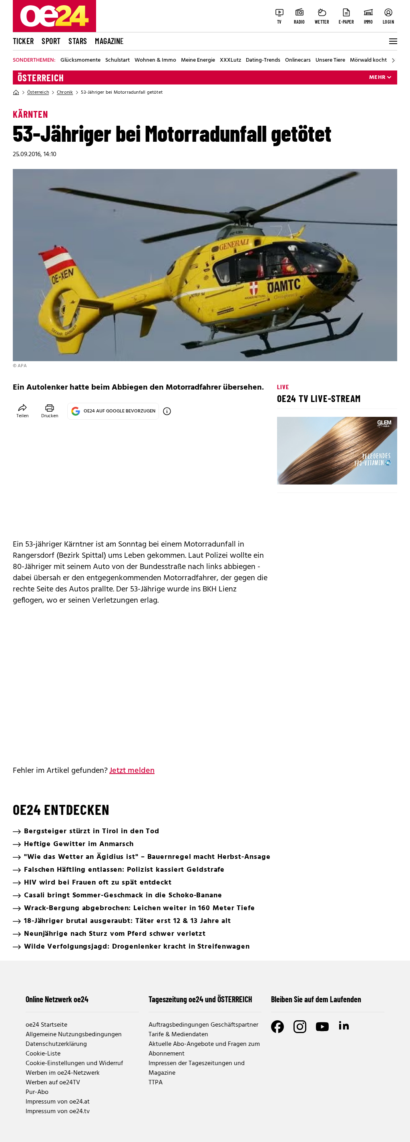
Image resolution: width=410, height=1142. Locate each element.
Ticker (23, 41)
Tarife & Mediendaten (178, 1034)
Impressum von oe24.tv (58, 1111)
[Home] (16, 92)
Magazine (109, 41)
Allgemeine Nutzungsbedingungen (74, 1034)
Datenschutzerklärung (56, 1044)
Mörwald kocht (368, 60)
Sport (51, 41)
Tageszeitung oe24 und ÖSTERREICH (200, 999)
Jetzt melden (132, 770)
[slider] (316, 471)
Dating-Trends (263, 60)
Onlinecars (298, 60)
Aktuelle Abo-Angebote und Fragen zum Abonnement (204, 1049)
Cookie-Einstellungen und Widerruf (74, 1063)
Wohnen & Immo (155, 60)
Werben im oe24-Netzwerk (63, 1073)
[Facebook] (277, 1026)
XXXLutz (230, 60)
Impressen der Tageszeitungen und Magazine (197, 1068)
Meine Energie (198, 60)
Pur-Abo (37, 1092)
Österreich (41, 77)
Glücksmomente (80, 60)
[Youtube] (322, 1026)
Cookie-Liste (43, 1054)
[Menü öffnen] (392, 41)
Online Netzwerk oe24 (57, 999)
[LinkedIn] (344, 1026)
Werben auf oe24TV (53, 1083)
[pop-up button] (371, 471)
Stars (77, 41)
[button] (289, 471)
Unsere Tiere (330, 60)
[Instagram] (299, 1026)
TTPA (156, 1083)
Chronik (65, 92)
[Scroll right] (393, 60)
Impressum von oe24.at (58, 1102)
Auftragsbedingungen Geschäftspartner (203, 1025)
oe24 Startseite (46, 1025)
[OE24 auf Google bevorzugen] (167, 411)
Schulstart (117, 60)
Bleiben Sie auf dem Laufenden (316, 999)
